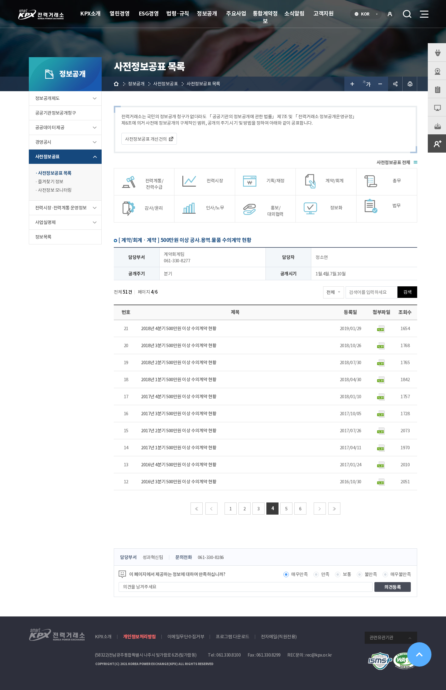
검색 (407, 14)
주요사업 (236, 13)
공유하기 (395, 84)
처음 (197, 508)
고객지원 (323, 13)
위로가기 (419, 654)
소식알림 (294, 13)
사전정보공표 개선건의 (146, 139)
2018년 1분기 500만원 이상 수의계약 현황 (178, 379)
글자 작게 (380, 84)
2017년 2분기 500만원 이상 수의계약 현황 (178, 430)
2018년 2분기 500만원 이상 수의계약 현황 (178, 362)
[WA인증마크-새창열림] (405, 655)
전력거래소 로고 (41, 14)
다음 (320, 508)
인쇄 (410, 84)
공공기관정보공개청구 (55, 113)
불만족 (371, 574)
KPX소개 (90, 13)
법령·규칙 (177, 13)
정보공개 (207, 13)
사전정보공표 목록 (55, 173)
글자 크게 (351, 84)
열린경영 (120, 13)
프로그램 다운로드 (232, 637)
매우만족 (299, 574)
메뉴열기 (423, 14)
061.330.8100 (228, 655)
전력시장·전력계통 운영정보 (61, 208)
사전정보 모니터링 (55, 190)
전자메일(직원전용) (279, 637)
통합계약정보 (265, 17)
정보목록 (43, 237)
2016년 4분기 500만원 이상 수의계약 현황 (178, 464)
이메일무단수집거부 (185, 637)
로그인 (390, 14)
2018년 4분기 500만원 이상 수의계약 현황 (178, 328)
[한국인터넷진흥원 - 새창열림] (380, 655)
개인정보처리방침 (139, 637)
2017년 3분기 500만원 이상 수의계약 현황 (178, 413)
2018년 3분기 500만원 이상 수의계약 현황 (178, 345)
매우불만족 (400, 574)
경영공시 (43, 142)
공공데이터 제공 (49, 127)
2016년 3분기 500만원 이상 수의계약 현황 (178, 482)
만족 (325, 574)
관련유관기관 (381, 637)
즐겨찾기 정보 (50, 182)
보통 (347, 574)
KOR (367, 14)
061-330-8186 (211, 557)
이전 (211, 508)
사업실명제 (45, 222)
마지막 (334, 508)
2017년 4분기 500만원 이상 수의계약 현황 (178, 396)
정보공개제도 (47, 98)
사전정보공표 (47, 157)
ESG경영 (149, 13)
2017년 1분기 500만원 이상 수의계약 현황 (178, 447)
